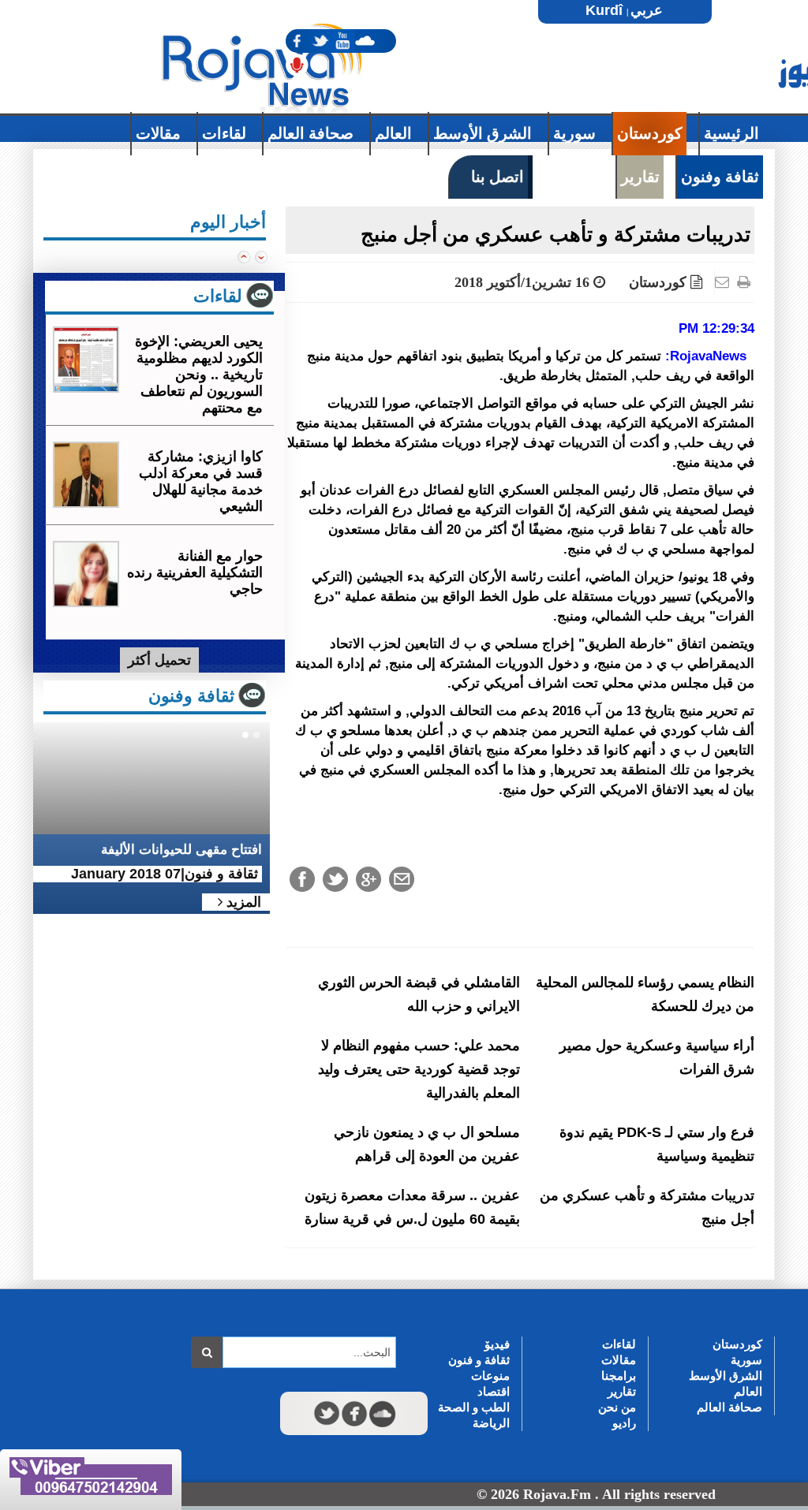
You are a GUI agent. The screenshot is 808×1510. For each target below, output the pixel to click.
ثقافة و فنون (479, 1359)
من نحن (617, 1407)
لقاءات (619, 1344)
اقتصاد (493, 1391)
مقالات (618, 1359)
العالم (748, 1391)
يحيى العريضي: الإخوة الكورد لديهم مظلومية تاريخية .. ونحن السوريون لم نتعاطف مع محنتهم (199, 375)
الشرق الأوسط (725, 1375)
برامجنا (618, 1375)
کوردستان (737, 1344)
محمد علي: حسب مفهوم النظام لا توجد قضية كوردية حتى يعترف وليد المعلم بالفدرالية (419, 1069)
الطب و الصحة (474, 1407)
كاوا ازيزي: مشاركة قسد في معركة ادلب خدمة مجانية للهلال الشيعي (201, 481)
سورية (746, 1359)
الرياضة (491, 1423)
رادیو (624, 1423)
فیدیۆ (497, 1344)
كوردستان (657, 282)
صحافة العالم (729, 1407)
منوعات (490, 1375)
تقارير (622, 1391)
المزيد (242, 902)
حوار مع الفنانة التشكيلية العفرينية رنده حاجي (195, 572)
